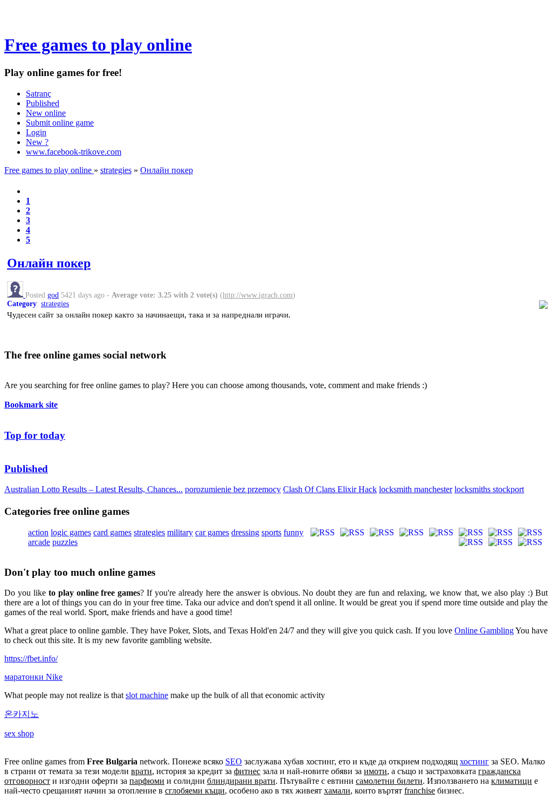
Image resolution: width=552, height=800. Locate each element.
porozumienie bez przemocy (233, 489)
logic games (71, 532)
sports (271, 532)
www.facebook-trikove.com (73, 151)
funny (293, 532)
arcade (39, 542)
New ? (37, 142)
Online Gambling (484, 630)
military (180, 532)
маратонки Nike (33, 676)
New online (46, 113)
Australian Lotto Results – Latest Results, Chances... (93, 489)
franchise (419, 790)
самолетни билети (389, 780)
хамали (337, 790)
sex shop (19, 733)
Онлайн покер (166, 170)
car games (212, 532)
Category (22, 304)
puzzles (65, 542)
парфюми (146, 780)
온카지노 (21, 714)
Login (36, 132)
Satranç (38, 93)
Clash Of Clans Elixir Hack (330, 489)
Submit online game (60, 122)
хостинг (474, 761)
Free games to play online (98, 44)
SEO (233, 761)
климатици (511, 780)
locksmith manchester (415, 489)
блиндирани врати (241, 780)
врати (141, 771)
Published (42, 103)
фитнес (247, 771)
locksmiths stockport (489, 489)
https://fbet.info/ (31, 658)
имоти (375, 771)
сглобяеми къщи (195, 790)
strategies (116, 170)
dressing (245, 532)
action (38, 532)
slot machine (147, 695)
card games (112, 532)
